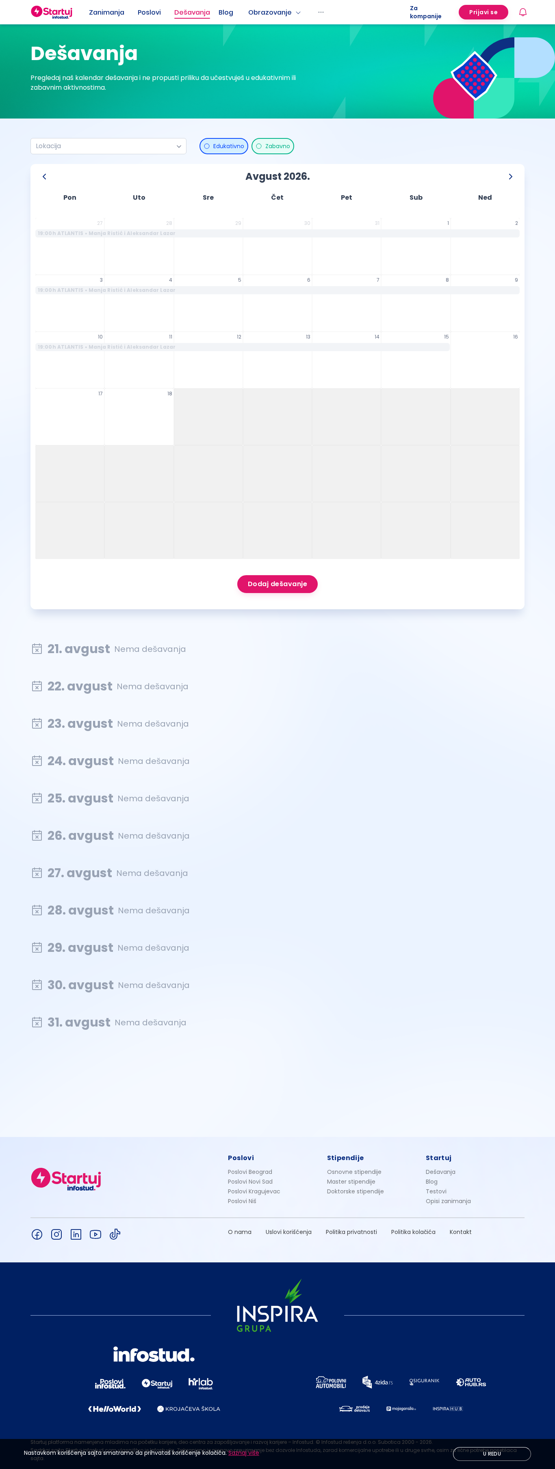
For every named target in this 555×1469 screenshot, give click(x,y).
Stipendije (345, 1158)
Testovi (436, 1191)
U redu (492, 1453)
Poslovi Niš (242, 1201)
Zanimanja (106, 12)
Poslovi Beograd (250, 1172)
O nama (239, 1232)
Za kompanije (426, 12)
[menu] (249, 12)
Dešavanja (440, 1172)
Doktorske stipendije (355, 1191)
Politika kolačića (413, 1232)
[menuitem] (113, 12)
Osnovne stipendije (354, 1172)
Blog (226, 12)
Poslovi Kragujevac (254, 1191)
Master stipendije (351, 1182)
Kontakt (461, 1232)
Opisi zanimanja (448, 1201)
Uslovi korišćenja (289, 1232)
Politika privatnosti (351, 1232)
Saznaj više (243, 1453)
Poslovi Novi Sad (250, 1182)
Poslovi (149, 12)
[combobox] (105, 146)
